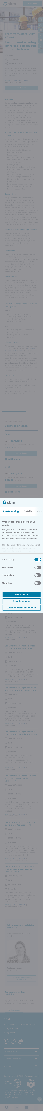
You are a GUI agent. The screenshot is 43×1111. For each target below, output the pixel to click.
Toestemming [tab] (11, 511)
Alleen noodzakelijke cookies (21, 608)
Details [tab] (28, 511)
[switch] (37, 567)
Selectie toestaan (21, 601)
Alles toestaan (22, 594)
